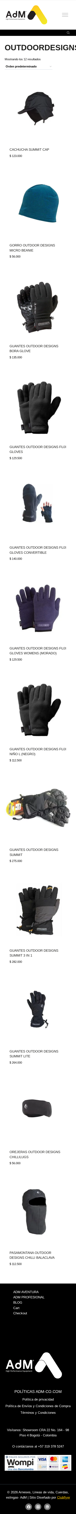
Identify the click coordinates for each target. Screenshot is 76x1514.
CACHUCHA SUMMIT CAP (29, 149)
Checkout (20, 1313)
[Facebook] (28, 1506)
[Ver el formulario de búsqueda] (68, 33)
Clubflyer (63, 1497)
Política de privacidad (38, 1399)
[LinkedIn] (47, 1506)
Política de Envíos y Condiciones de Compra (38, 1406)
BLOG (17, 1303)
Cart (16, 1308)
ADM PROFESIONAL (28, 1297)
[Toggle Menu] (65, 15)
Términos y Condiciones (38, 1413)
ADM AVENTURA (26, 1292)
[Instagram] (38, 1506)
